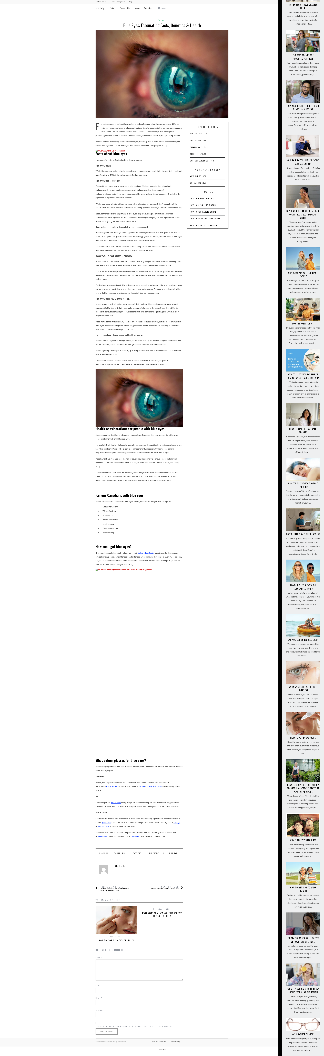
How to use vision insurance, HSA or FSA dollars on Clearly (303, 376)
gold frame (106, 822)
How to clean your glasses (203, 205)
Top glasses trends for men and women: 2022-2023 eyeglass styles (303, 214)
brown (142, 786)
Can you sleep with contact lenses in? (303, 485)
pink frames (116, 802)
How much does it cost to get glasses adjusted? (303, 107)
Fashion (137, 8)
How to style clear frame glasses (303, 430)
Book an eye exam (198, 140)
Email (99, 998)
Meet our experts (198, 133)
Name (99, 986)
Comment (101, 957)
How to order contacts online (205, 219)
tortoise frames (155, 786)
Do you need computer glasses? (303, 534)
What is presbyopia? (303, 323)
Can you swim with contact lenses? (303, 274)
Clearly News (148, 8)
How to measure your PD (202, 198)
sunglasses (102, 836)
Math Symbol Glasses (303, 1034)
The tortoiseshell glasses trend (303, 6)
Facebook (119, 853)
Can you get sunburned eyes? (303, 639)
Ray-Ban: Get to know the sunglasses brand (303, 587)
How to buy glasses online (203, 212)
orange (177, 822)
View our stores (198, 176)
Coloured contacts (146, 553)
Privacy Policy (175, 1041)
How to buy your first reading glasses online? (303, 162)
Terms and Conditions (158, 1041)
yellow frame (103, 826)
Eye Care (112, 8)
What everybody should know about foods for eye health (303, 990)
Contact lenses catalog (202, 161)
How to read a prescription (203, 225)
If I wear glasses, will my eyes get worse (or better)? (303, 940)
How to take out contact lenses (164, 887)
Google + (174, 853)
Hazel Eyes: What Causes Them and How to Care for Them (114, 888)
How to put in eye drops (303, 737)
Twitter (137, 853)
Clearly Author (120, 866)
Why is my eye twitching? (303, 840)
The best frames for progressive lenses (303, 57)
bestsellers (135, 836)
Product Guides (125, 8)
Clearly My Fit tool (199, 147)
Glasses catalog (198, 154)
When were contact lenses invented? (303, 688)
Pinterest (154, 853)
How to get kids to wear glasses (303, 889)
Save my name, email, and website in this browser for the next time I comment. (134, 1026)
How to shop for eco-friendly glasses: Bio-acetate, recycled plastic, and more (303, 788)
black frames (112, 786)
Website (99, 1010)
